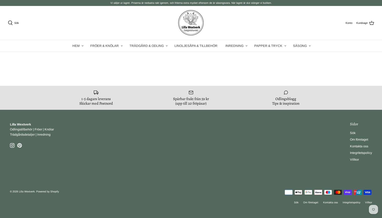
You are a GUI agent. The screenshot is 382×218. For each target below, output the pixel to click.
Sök (353, 133)
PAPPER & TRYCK (268, 45)
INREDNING (234, 45)
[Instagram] (12, 145)
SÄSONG (300, 45)
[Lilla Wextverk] (191, 23)
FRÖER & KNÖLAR (104, 45)
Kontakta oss (359, 146)
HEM (76, 45)
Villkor (354, 159)
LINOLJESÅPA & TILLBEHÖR (195, 45)
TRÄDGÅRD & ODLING (147, 45)
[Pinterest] (19, 145)
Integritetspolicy (361, 152)
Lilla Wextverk (27, 191)
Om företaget (359, 139)
